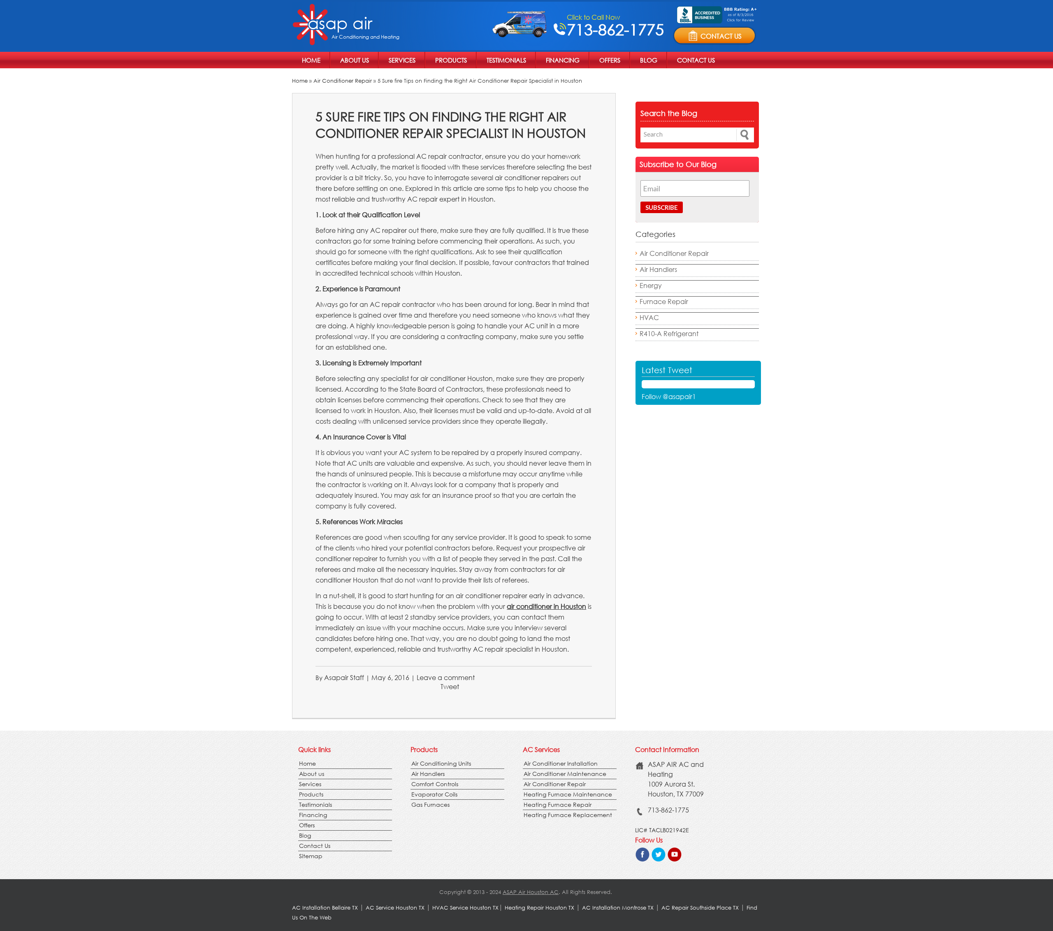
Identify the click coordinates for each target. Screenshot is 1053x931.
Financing (563, 60)
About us (354, 60)
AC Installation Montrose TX (618, 907)
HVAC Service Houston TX (465, 907)
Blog (648, 60)
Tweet (450, 686)
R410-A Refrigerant (669, 333)
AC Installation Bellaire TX (326, 907)
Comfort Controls (434, 784)
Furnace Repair (664, 301)
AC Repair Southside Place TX (700, 907)
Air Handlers (658, 269)
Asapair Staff (344, 677)
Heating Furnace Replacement (568, 815)
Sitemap (310, 856)
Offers (609, 60)
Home (311, 60)
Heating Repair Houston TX (539, 907)
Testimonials (506, 60)
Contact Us (696, 60)
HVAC (649, 317)
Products (451, 60)
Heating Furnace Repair (557, 804)
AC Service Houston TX (396, 907)
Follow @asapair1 (669, 396)
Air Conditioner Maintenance (565, 774)
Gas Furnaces (430, 804)
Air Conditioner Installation (561, 763)
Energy (651, 285)
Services (402, 60)
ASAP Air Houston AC (531, 892)
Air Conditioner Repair (342, 80)
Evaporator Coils (434, 794)
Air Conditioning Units (441, 763)
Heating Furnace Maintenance (568, 794)
